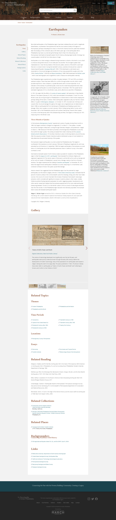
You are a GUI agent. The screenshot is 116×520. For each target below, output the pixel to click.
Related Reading (21, 58)
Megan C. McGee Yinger (59, 34)
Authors (53, 502)
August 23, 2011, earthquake (49, 156)
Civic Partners (45, 502)
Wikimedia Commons (102, 170)
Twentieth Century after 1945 (67, 322)
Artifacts (58, 17)
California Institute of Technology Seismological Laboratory (47, 459)
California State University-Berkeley (41, 407)
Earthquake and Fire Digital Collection (41, 405)
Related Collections (20, 61)
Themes (47, 17)
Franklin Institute (36, 352)
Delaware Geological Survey (39, 467)
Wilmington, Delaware (47, 102)
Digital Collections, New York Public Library (98, 72)
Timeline (70, 17)
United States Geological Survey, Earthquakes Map (45, 456)
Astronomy (35, 349)
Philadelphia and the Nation (67, 306)
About (93, 3)
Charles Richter (39, 73)
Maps (81, 17)
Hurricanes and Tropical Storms (68, 349)
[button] (87, 248)
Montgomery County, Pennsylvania (41, 338)
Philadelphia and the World (39, 309)
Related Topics (22, 55)
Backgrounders (35, 17)
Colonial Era (35, 320)
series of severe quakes (59, 93)
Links (24, 71)
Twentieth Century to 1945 (66, 320)
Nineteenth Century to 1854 (39, 328)
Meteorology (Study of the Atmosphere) (70, 352)
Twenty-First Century (65, 325)
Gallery (24, 51)
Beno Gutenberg (57, 73)
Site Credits (66, 502)
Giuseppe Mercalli (49, 69)
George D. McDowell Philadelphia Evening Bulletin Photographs (48, 411)
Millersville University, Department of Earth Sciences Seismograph (49, 453)
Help (99, 3)
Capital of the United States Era (40, 322)
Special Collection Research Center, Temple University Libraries (99, 111)
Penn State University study (66, 172)
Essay (24, 48)
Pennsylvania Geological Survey (40, 461)
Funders (59, 502)
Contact (104, 3)
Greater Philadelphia (37, 306)
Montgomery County (46, 123)
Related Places (22, 64)
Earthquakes (58, 29)
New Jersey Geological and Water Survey (42, 464)
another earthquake (63, 162)
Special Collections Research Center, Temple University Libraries (48, 413)
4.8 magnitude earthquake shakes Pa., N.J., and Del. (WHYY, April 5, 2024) (50, 441)
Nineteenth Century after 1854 (40, 325)
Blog (92, 17)
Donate (110, 3)
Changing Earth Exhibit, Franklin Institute (42, 427)
